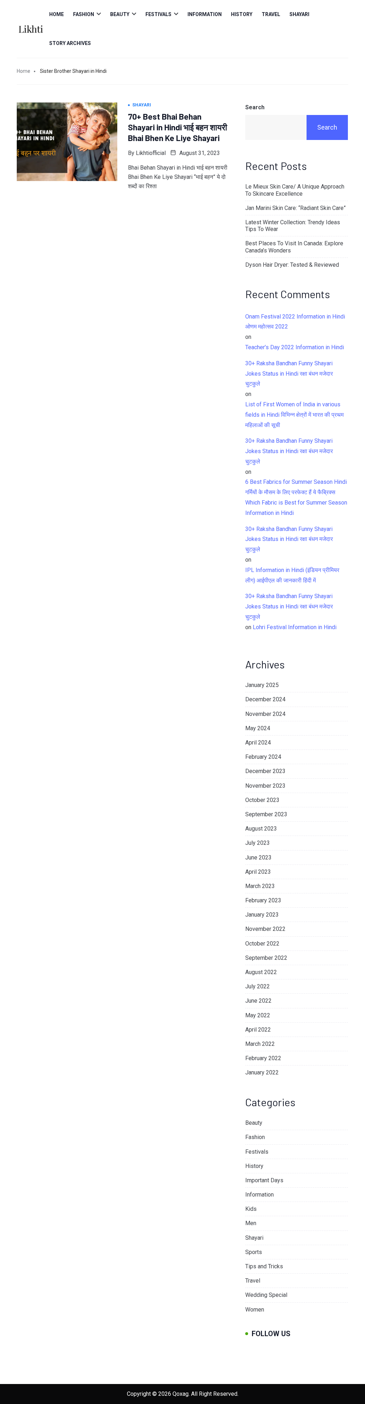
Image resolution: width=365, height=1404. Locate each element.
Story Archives (70, 43)
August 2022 (261, 972)
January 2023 (262, 914)
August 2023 (261, 828)
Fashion (83, 14)
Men (250, 1223)
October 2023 (262, 800)
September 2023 (266, 814)
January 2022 (262, 1072)
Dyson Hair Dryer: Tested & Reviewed (292, 264)
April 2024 (258, 742)
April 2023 (258, 871)
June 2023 (258, 857)
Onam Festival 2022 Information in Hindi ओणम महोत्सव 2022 (295, 321)
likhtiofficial (151, 153)
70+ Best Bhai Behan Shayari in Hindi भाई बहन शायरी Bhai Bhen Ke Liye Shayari (177, 127)
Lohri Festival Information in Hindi (294, 627)
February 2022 (263, 1058)
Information (204, 14)
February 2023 (263, 900)
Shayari (299, 14)
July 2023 (257, 842)
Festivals (158, 14)
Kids (251, 1208)
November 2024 (265, 714)
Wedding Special (266, 1295)
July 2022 (257, 986)
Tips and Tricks (264, 1266)
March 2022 (260, 1044)
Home (56, 14)
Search (254, 107)
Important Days (264, 1180)
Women (254, 1309)
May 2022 (257, 1015)
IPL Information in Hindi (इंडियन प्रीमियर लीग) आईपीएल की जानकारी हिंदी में (292, 575)
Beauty (119, 14)
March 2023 (260, 886)
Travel (271, 14)
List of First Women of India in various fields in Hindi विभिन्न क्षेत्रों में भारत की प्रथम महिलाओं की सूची (294, 414)
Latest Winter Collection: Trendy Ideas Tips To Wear (292, 225)
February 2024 (263, 756)
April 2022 (258, 1029)
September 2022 (266, 957)
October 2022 (262, 943)
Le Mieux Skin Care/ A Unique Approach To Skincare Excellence (294, 190)
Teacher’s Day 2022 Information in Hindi (294, 347)
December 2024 (265, 699)
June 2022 (258, 1000)
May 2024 (257, 728)
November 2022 (265, 929)
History (241, 14)
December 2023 (265, 771)
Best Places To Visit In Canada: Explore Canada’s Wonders (294, 247)
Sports (253, 1252)
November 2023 (265, 785)
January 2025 (262, 685)
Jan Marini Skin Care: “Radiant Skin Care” (295, 208)
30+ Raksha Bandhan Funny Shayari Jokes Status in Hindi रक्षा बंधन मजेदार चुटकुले (289, 373)
